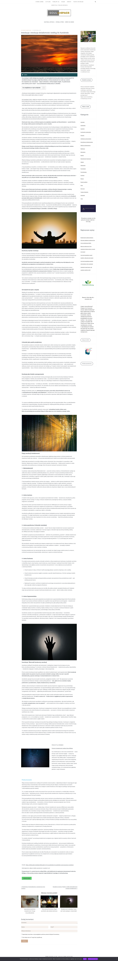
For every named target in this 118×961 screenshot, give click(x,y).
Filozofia (82, 135)
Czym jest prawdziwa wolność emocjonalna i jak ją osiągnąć (87, 263)
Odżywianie (83, 165)
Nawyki (82, 155)
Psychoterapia (84, 172)
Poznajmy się (56, 1)
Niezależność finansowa (86, 158)
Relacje (82, 178)
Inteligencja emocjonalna (86, 138)
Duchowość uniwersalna (26, 30)
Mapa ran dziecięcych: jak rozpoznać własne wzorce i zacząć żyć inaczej (88, 249)
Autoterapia (83, 125)
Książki (63, 1)
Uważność (83, 195)
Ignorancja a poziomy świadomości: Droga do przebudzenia (29, 911)
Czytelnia (48, 1)
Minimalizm (83, 152)
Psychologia (83, 168)
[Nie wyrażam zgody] (116, 959)
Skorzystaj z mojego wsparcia (59, 5)
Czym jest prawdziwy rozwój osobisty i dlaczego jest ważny (87, 256)
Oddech (82, 162)
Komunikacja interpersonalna (87, 142)
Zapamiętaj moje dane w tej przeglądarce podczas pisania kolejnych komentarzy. (40, 934)
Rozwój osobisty (84, 182)
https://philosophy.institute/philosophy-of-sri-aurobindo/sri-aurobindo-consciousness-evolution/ (50, 865)
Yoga (82, 198)
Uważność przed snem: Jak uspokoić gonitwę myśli (86, 269)
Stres (82, 185)
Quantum (82, 175)
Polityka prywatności (87, 363)
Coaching (82, 128)
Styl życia (83, 188)
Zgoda (84, 958)
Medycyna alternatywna (85, 145)
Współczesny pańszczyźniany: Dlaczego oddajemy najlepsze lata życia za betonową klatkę (88, 240)
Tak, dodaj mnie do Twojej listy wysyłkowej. (32, 937)
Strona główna (39, 1)
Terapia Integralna (78, 1)
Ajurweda (82, 122)
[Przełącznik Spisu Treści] (42, 88)
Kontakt (69, 1)
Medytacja (83, 148)
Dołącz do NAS (85, 340)
